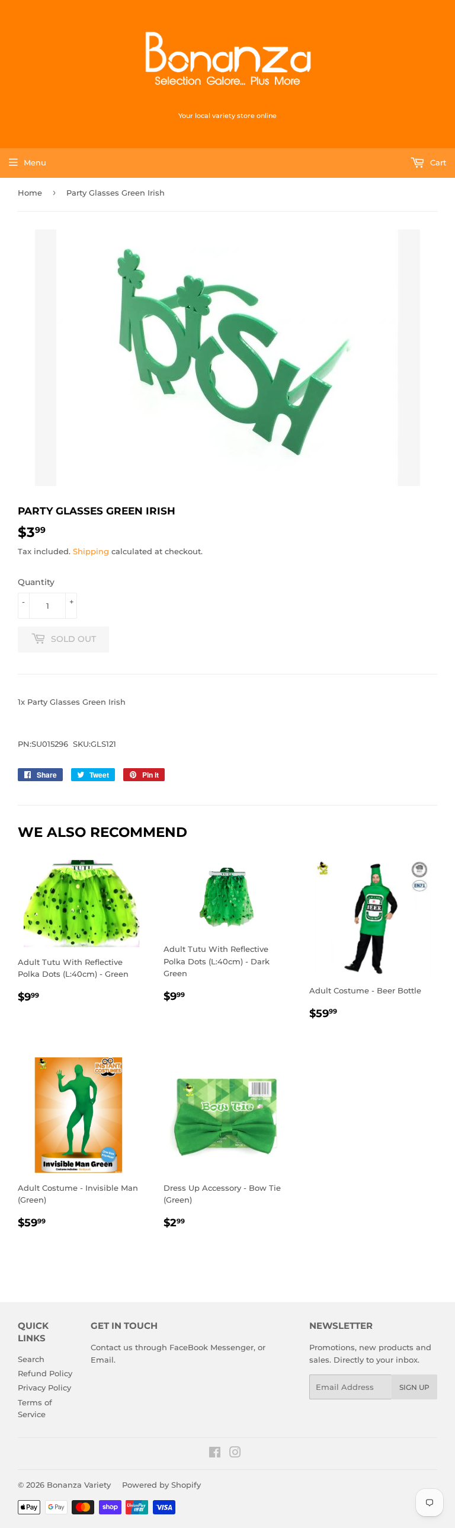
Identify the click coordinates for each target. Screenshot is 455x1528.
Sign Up (414, 1387)
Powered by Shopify (161, 1484)
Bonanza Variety (79, 1484)
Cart (437, 162)
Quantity (36, 582)
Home (30, 192)
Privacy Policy (44, 1387)
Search (31, 1359)
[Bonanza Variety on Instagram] (235, 1454)
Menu (35, 162)
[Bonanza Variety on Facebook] (215, 1454)
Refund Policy (45, 1373)
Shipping (91, 551)
